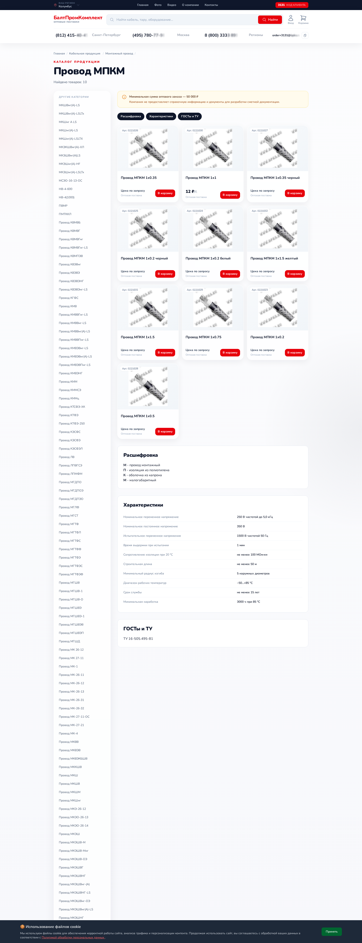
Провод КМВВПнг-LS (74, 340)
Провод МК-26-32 (71, 708)
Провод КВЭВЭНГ (71, 281)
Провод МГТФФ (70, 549)
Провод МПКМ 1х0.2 (267, 337)
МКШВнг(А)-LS (69, 105)
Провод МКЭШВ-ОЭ (73, 859)
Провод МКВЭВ (69, 750)
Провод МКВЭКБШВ (73, 759)
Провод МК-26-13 (71, 692)
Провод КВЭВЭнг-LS (73, 290)
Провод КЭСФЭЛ (71, 449)
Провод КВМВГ (69, 231)
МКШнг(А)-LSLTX (71, 139)
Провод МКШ (68, 775)
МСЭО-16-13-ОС (70, 181)
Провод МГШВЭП (71, 633)
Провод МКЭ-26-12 (72, 809)
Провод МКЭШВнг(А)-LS (76, 909)
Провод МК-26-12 (71, 683)
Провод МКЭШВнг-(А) (74, 884)
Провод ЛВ (66, 457)
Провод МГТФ (69, 524)
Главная (143, 5)
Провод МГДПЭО (71, 499)
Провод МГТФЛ (70, 532)
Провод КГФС (68, 298)
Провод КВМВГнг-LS (73, 248)
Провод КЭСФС (69, 432)
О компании (190, 5)
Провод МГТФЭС (71, 566)
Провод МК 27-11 (71, 658)
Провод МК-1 (68, 666)
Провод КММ (68, 382)
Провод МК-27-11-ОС (74, 717)
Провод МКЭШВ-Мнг (73, 851)
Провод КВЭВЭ (69, 273)
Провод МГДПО (70, 482)
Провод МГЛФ (69, 507)
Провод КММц (69, 398)
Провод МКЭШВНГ (72, 876)
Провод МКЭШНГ (71, 918)
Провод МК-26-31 (71, 700)
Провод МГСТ (68, 516)
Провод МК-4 (68, 733)
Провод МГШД (69, 641)
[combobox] (181, 19)
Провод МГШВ (69, 583)
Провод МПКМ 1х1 (201, 177)
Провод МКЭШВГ (71, 867)
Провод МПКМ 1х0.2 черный (144, 258)
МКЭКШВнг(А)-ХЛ (71, 147)
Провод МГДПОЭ (71, 491)
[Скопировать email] (305, 35)
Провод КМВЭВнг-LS (73, 348)
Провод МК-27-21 (71, 725)
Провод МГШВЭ (70, 608)
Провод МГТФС (70, 541)
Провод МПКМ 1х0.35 (139, 177)
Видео (171, 5)
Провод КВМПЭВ (71, 256)
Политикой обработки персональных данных (73, 937)
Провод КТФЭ (68, 415)
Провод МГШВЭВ (71, 625)
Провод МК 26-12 (71, 650)
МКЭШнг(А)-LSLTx (71, 172)
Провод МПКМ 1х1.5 (138, 337)
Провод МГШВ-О (71, 599)
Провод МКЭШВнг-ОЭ (74, 901)
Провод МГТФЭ (70, 558)
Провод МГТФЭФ (71, 574)
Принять (332, 932)
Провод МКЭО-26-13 (73, 817)
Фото (158, 5)
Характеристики (161, 116)
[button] (72, 35)
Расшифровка (131, 116)
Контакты (211, 5)
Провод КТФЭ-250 (72, 424)
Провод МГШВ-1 (71, 591)
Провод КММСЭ (70, 390)
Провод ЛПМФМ (70, 474)
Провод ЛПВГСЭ (70, 465)
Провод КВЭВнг (70, 264)
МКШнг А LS (68, 122)
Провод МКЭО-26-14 (73, 826)
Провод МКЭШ (69, 834)
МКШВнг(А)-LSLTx (71, 114)
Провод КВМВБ (69, 222)
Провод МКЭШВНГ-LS (74, 893)
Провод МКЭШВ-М (72, 842)
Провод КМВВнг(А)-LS (74, 331)
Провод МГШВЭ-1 (71, 616)
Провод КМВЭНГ (71, 373)
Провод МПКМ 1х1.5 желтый (274, 258)
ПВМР (63, 206)
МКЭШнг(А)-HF (69, 164)
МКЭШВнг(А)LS (69, 155)
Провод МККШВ (70, 767)
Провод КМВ (68, 306)
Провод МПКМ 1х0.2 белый (208, 258)
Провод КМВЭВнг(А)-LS (75, 357)
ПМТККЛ (65, 214)
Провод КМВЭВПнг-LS (74, 365)
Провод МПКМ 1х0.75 (203, 337)
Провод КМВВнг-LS (72, 323)
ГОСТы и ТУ (189, 116)
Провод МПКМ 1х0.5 (138, 416)
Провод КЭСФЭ (69, 440)
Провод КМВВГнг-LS (73, 315)
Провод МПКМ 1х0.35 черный (275, 177)
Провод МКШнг (70, 800)
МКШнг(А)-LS (68, 130)
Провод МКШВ (69, 784)
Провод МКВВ (69, 742)
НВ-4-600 (65, 189)
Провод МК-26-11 (71, 675)
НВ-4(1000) (66, 197)
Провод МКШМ (69, 792)
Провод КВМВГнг (71, 239)
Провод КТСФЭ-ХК (72, 407)
